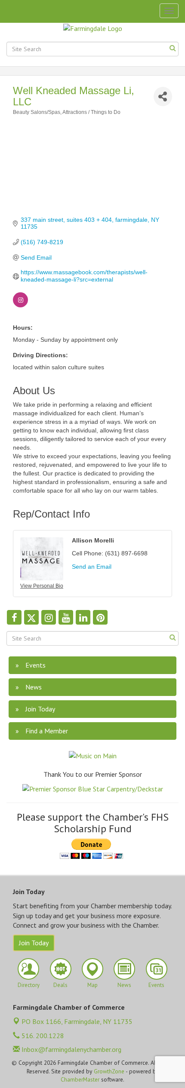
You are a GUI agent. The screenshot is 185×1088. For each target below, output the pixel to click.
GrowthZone (109, 1071)
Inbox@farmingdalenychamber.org (70, 1049)
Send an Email (91, 566)
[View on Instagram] (20, 305)
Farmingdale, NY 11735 (77, 1021)
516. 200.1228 (42, 1035)
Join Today (34, 942)
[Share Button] (163, 96)
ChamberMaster (80, 1079)
